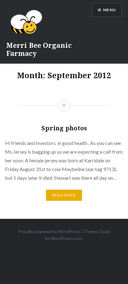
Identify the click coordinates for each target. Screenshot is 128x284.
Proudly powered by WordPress (49, 231)
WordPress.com (66, 238)
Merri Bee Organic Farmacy (39, 49)
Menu (109, 9)
